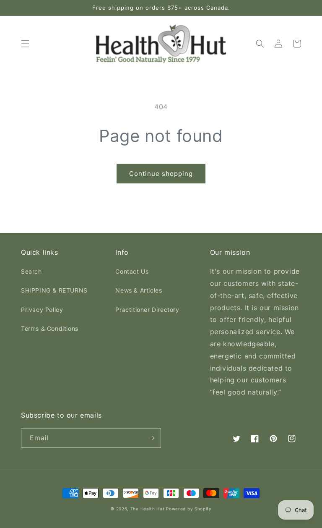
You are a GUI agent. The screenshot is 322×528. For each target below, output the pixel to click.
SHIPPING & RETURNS (54, 290)
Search (31, 271)
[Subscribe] (151, 438)
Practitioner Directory (147, 309)
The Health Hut (147, 508)
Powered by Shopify (189, 508)
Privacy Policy (42, 309)
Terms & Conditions (49, 328)
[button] (25, 43)
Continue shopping (161, 174)
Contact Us (131, 271)
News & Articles (138, 290)
